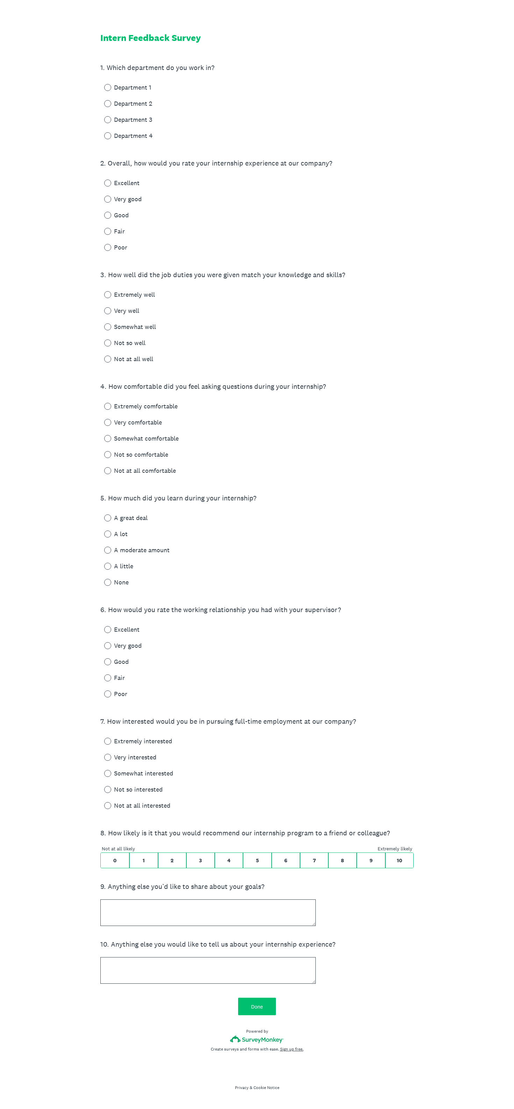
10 (399, 860)
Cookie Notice (266, 1087)
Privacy (242, 1087)
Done (257, 1006)
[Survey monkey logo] (257, 1039)
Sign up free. (292, 1049)
